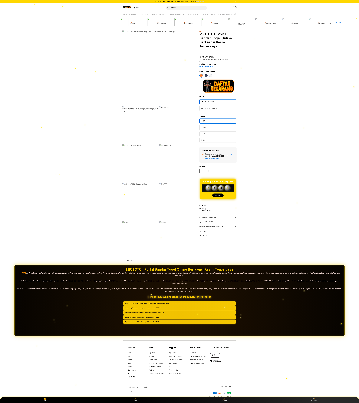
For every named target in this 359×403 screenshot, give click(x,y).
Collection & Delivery (176, 356)
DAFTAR (224, 401)
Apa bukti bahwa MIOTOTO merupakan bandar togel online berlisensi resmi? (147, 303)
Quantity (202, 166)
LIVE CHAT (314, 401)
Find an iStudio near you (198, 356)
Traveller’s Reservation (156, 373)
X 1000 (203, 127)
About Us (193, 353)
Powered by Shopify (225, 396)
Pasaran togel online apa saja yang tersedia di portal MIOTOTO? (143, 308)
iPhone (130, 359)
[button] (125, 14)
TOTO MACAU (158, 14)
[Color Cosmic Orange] (201, 76)
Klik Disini (218, 195)
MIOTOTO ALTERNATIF (181, 14)
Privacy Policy (174, 370)
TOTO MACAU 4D (204, 14)
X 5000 (204, 121)
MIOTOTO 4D (193, 14)
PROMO (45, 401)
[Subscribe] (157, 392)
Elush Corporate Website (198, 363)
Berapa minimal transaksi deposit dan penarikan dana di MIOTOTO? (144, 312)
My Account (173, 353)
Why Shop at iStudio (197, 359)
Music (130, 366)
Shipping (210, 59)
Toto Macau (132, 370)
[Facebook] (200, 236)
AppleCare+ (152, 353)
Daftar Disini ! (200, 1)
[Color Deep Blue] (206, 75)
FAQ (170, 366)
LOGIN (135, 401)
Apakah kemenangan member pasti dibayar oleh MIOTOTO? (142, 317)
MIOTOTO (125, 14)
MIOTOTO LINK (168, 14)
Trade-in (151, 370)
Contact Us (173, 363)
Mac (129, 353)
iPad (129, 356)
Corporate (152, 356)
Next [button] (236, 2)
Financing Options (155, 366)
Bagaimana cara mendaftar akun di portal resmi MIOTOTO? (142, 321)
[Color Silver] (210, 75)
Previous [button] (123, 2)
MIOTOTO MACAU (207, 102)
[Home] (126, 7)
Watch (130, 363)
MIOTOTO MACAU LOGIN (219, 14)
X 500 (203, 134)
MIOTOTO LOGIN (135, 14)
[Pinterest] (207, 236)
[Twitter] (203, 236)
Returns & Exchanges (176, 359)
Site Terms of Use (175, 373)
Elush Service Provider (156, 363)
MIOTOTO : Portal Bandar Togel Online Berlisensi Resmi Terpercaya (179, 1)
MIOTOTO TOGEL (147, 14)
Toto (129, 373)
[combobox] (186, 7)
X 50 (203, 140)
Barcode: (213, 50)
